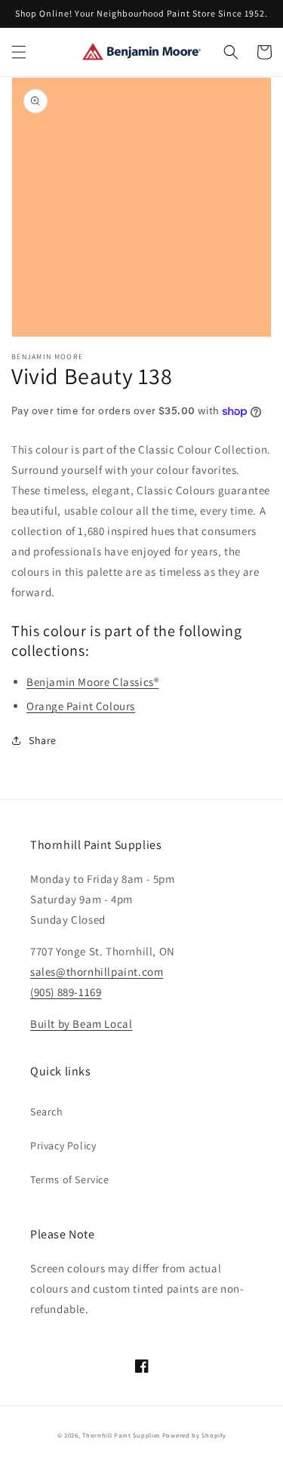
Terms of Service (69, 1179)
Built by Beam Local (81, 1023)
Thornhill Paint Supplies (121, 1435)
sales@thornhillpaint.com (96, 971)
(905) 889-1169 (65, 992)
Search (46, 1111)
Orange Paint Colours (80, 706)
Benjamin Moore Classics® (92, 682)
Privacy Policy (63, 1145)
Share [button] (43, 740)
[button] (18, 52)
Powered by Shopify (194, 1435)
